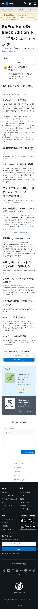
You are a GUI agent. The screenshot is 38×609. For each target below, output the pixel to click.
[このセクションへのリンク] (2, 86)
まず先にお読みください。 (12, 553)
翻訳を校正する (13, 19)
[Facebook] (8, 570)
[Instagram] (17, 570)
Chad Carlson (11, 51)
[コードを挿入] (13, 432)
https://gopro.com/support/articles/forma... (18, 232)
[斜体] (9, 432)
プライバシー (6, 523)
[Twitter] (13, 570)
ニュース (23, 496)
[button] (25, 3)
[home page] (10, 3)
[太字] (6, 432)
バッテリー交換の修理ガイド (23, 342)
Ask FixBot (17, 360)
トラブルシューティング (15, 10)
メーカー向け (24, 509)
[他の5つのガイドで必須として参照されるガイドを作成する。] (19, 389)
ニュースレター (7, 506)
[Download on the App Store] (27, 520)
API (3, 509)
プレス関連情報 (25, 492)
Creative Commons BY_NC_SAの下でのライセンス (18, 600)
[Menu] (3, 3)
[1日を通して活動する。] (28, 389)
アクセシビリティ (8, 519)
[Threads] (33, 570)
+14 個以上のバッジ (23, 392)
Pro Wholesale (25, 502)
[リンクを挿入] (17, 432)
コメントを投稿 (28, 452)
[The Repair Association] (19, 574)
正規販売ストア (25, 506)
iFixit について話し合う (9, 499)
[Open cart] (30, 3)
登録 (19, 549)
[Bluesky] (29, 570)
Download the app (27, 515)
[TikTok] (4, 570)
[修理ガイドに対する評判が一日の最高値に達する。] (23, 389)
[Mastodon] (25, 570)
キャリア (5, 502)
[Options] (3, 9)
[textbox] (19, 441)
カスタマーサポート (8, 496)
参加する (23, 499)
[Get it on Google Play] (28, 527)
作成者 (8, 369)
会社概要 (5, 492)
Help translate (17, 564)
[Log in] (35, 3)
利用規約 (5, 526)
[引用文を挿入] (20, 432)
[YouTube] (21, 570)
